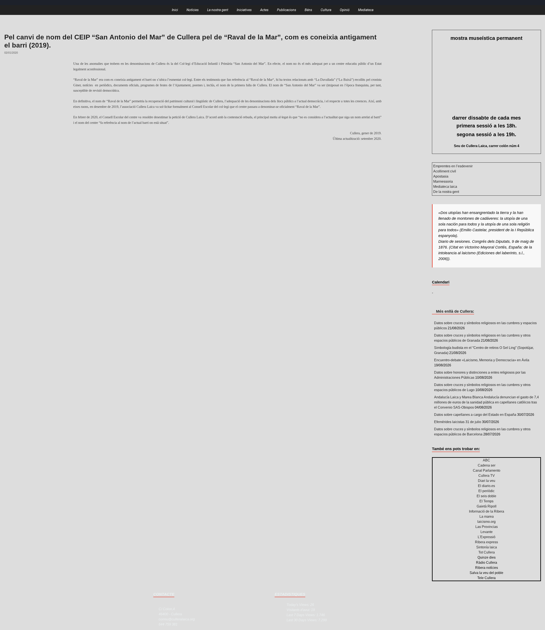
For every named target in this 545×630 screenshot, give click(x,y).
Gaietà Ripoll (486, 506)
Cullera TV (486, 475)
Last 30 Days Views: (302, 620)
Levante (486, 532)
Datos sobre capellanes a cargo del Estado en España (475, 414)
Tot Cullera (486, 552)
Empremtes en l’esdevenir (453, 166)
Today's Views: (298, 605)
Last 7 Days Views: (301, 615)
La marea (486, 516)
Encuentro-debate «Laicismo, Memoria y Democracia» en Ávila (481, 360)
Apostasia (440, 176)
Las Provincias (486, 527)
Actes (264, 10)
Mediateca (365, 10)
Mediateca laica (445, 186)
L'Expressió (486, 537)
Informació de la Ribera (486, 511)
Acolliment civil (444, 171)
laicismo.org (486, 521)
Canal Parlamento (486, 470)
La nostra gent (217, 10)
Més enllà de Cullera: (455, 311)
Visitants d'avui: (299, 610)
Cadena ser (486, 465)
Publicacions (286, 10)
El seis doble (486, 496)
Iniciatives (244, 10)
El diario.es (486, 486)
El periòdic (486, 491)
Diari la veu (486, 481)
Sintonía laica (486, 547)
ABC (486, 460)
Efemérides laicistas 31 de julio (457, 422)
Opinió (345, 10)
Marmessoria (443, 181)
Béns (308, 10)
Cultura (326, 10)
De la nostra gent (446, 192)
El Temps (486, 501)
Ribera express (486, 542)
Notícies (192, 10)
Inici (175, 10)
